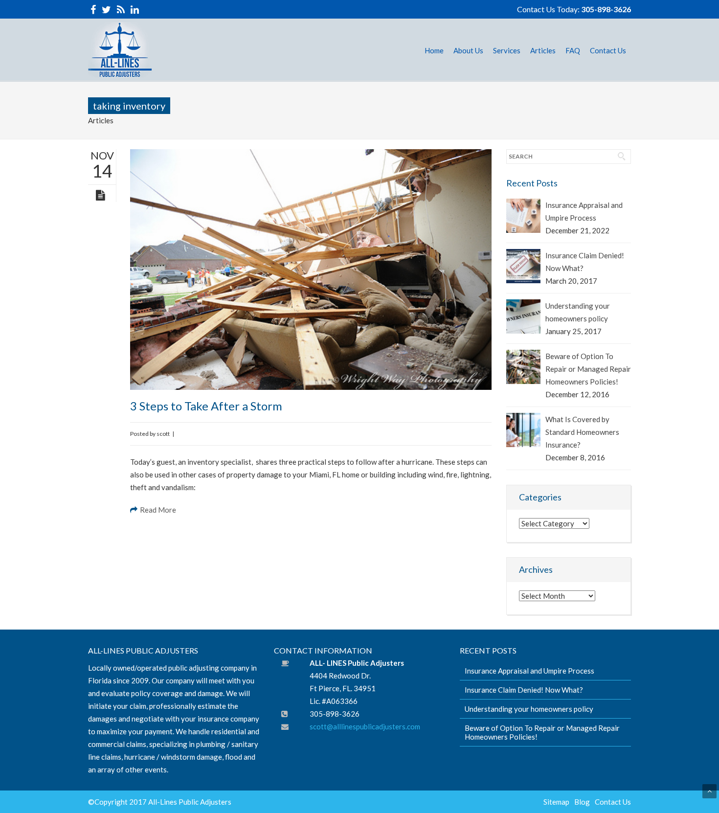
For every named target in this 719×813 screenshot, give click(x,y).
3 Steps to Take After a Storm (206, 406)
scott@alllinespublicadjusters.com (365, 726)
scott (163, 433)
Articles (100, 120)
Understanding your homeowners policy (577, 312)
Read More (158, 509)
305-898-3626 (606, 9)
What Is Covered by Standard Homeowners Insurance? (582, 432)
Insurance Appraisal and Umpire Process (584, 211)
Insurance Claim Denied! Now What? (584, 261)
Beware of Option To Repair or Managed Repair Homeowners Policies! (588, 369)
